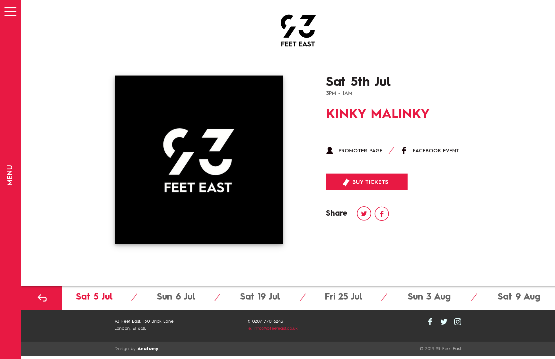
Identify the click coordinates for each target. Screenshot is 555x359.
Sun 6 (176, 297)
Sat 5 (94, 297)
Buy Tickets (369, 182)
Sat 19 (260, 297)
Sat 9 (519, 297)
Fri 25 (343, 297)
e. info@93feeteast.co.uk (273, 328)
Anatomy (147, 348)
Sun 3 (429, 297)
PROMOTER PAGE (361, 151)
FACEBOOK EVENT (436, 151)
